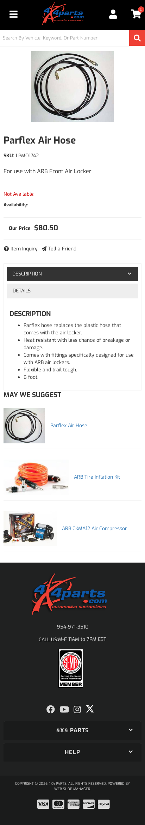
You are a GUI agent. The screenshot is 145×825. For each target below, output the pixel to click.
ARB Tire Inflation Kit (97, 477)
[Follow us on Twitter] (90, 709)
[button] (72, 38)
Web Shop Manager (72, 789)
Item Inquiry (24, 248)
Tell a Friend (62, 248)
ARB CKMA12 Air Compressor (94, 528)
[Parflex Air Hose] (72, 86)
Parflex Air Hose (68, 425)
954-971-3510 (72, 627)
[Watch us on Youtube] (64, 709)
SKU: (9, 155)
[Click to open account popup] (113, 14)
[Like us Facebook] (50, 709)
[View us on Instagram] (77, 709)
